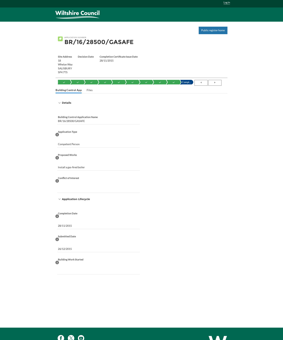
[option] (64, 82)
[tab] (69, 90)
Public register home (213, 30)
